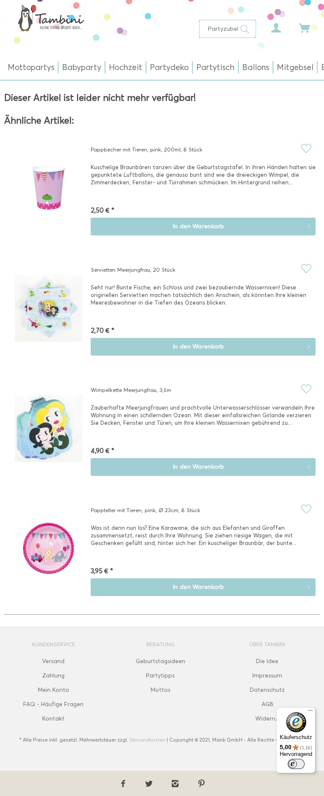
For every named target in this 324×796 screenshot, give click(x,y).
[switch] (296, 764)
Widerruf (267, 718)
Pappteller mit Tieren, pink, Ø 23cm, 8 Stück (145, 510)
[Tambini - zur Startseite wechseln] (50, 17)
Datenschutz (267, 689)
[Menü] (310, 712)
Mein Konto (53, 689)
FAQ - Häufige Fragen (53, 704)
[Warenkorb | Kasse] (298, 25)
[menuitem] (227, 29)
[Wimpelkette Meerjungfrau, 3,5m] (48, 434)
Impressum (267, 675)
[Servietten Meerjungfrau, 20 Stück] (48, 314)
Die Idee (267, 661)
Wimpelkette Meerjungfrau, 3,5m (131, 389)
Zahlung (53, 675)
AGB (267, 704)
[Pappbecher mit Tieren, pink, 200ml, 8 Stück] (48, 193)
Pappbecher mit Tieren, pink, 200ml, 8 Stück (146, 149)
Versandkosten (147, 740)
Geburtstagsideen (160, 661)
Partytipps (160, 675)
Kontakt (53, 718)
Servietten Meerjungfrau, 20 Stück (133, 269)
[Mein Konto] (269, 25)
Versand (53, 661)
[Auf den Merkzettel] (306, 148)
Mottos (160, 689)
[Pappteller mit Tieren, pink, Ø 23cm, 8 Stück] (48, 554)
